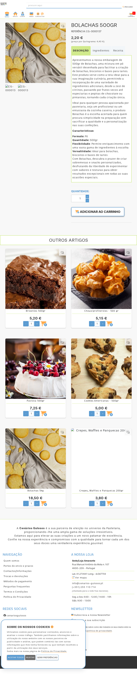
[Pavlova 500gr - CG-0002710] (35, 369)
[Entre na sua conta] (23, 13)
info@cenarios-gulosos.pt (87, 583)
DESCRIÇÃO (81, 50)
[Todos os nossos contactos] (40, 13)
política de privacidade (99, 631)
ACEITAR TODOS (16, 657)
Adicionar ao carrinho (99, 212)
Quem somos (11, 560)
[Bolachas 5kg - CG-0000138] (35, 458)
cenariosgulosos (16, 615)
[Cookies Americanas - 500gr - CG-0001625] (101, 369)
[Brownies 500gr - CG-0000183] (35, 279)
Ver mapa (80, 577)
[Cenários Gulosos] (3, 4)
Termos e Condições (16, 591)
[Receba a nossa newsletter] (31, 13)
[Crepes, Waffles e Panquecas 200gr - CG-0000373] (101, 458)
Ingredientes (101, 50)
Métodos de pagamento (18, 581)
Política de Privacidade (17, 597)
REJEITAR (30, 657)
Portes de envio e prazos (18, 566)
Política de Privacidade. (54, 651)
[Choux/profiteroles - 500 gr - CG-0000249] (101, 279)
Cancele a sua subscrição (89, 620)
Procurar (128, 7)
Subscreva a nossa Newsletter (91, 615)
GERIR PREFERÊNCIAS (47, 657)
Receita (118, 50)
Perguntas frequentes (17, 586)
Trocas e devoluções (16, 576)
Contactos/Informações (18, 571)
